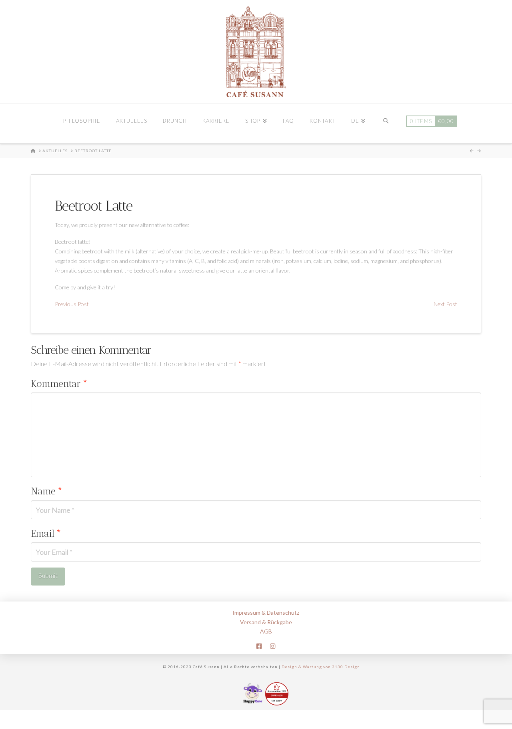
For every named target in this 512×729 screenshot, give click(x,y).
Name (46, 491)
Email (46, 533)
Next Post (445, 304)
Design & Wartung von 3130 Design (321, 666)
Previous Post (72, 304)
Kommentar (59, 383)
